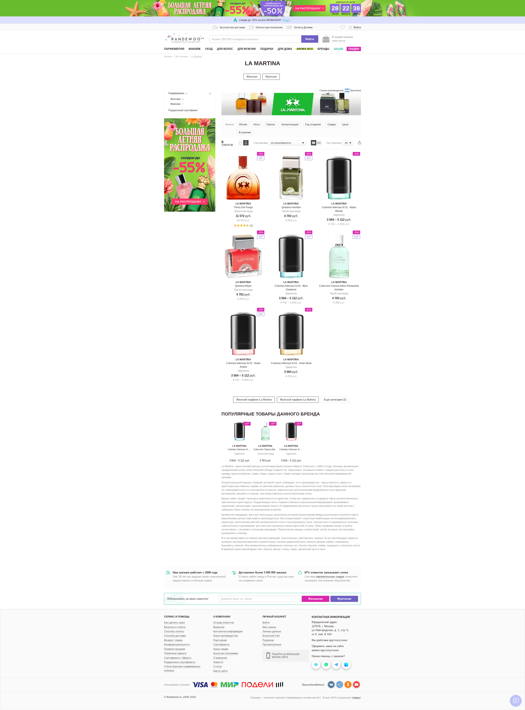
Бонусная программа (225, 653)
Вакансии (218, 627)
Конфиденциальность (177, 644)
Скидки (353, 48)
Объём (243, 124)
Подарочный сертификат (183, 110)
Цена (345, 124)
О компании (220, 657)
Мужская (271, 76)
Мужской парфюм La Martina (298, 399)
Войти (266, 622)
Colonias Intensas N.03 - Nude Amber (298, 449)
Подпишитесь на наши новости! (187, 598)
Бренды (323, 48)
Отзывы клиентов (223, 622)
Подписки (268, 640)
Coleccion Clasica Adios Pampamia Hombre (275, 449)
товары (356, 697)
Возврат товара (173, 640)
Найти (309, 39)
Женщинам (315, 598)
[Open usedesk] (316, 664)
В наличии (245, 132)
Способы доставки (175, 635)
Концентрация (290, 124)
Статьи (217, 666)
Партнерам (220, 640)
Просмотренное (271, 644)
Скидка (332, 124)
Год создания (313, 124)
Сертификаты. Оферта (177, 657)
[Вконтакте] (331, 684)
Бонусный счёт (271, 635)
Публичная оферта (175, 653)
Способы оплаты (174, 631)
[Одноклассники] (348, 684)
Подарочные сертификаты (179, 662)
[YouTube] (356, 684)
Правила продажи (174, 649)
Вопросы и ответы (175, 627)
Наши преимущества (225, 635)
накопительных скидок (330, 576)
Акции (338, 48)
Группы (270, 124)
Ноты (256, 124)
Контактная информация (228, 631)
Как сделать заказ (174, 622)
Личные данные (271, 631)
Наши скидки (220, 649)
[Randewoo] (184, 38)
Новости (218, 662)
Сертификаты (221, 644)
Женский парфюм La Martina (254, 399)
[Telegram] (339, 684)
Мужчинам (344, 598)
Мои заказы (269, 627)
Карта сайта (220, 671)
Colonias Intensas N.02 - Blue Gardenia (247, 449)
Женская (252, 76)
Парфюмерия (177, 93)
